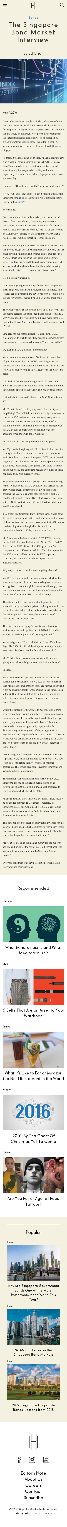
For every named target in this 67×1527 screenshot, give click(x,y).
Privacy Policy (23, 1513)
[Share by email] (52, 1433)
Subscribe (33, 1497)
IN (32, 1460)
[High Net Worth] (33, 5)
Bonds (33, 17)
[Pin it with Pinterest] (37, 1433)
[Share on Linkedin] (45, 1433)
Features (7, 901)
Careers (33, 1485)
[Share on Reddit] (30, 1433)
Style (5, 964)
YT (46, 1460)
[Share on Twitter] (22, 1433)
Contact (33, 1491)
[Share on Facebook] (15, 1433)
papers (19, 201)
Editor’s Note (33, 1473)
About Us (33, 1479)
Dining (6, 1026)
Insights (7, 1089)
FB (19, 1460)
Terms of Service (42, 1513)
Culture (7, 1152)
